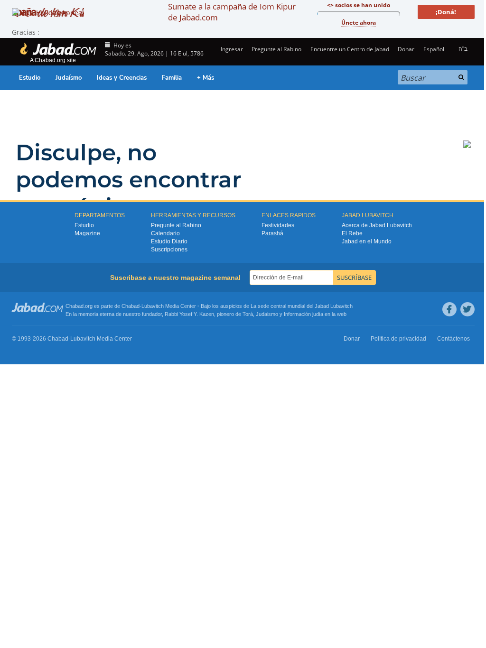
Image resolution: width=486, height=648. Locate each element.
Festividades (278, 225)
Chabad (131, 306)
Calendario (165, 233)
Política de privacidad (398, 338)
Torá (248, 314)
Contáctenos (453, 338)
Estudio (29, 78)
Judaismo (267, 314)
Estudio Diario (169, 241)
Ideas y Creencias (122, 78)
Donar (406, 49)
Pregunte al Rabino (276, 49)
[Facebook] (449, 309)
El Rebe (352, 233)
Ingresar (231, 49)
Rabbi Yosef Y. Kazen (189, 314)
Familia (172, 78)
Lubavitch (152, 306)
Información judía (304, 314)
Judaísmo (69, 78)
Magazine (87, 233)
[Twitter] (467, 309)
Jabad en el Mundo (367, 241)
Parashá (272, 233)
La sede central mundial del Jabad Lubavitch (302, 306)
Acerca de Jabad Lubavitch (377, 225)
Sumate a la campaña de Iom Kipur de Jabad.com (232, 12)
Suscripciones (169, 249)
